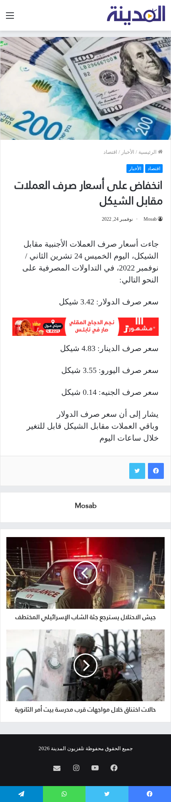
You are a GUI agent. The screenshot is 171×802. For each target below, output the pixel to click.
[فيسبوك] (156, 471)
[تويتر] (137, 471)
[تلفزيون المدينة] (136, 15)
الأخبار (127, 152)
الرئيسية (148, 152)
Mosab (150, 219)
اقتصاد (110, 152)
